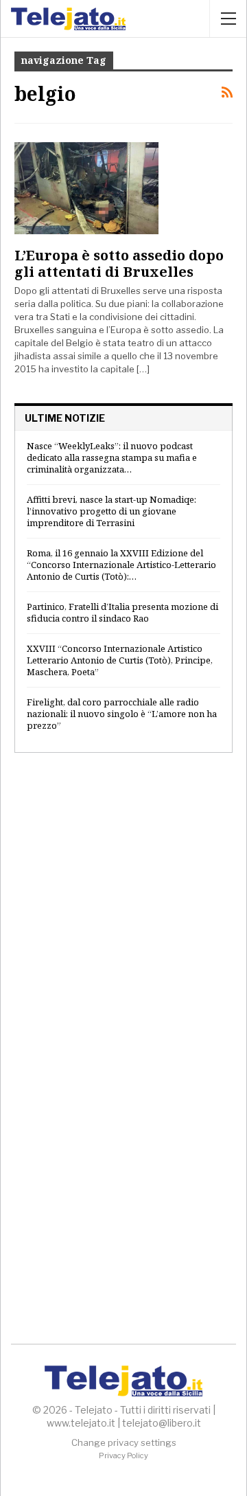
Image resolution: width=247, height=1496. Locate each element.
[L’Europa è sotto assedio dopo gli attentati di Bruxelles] (86, 188)
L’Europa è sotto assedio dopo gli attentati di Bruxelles (119, 263)
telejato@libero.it (161, 1423)
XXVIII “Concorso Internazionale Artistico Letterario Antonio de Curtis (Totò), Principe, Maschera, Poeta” (120, 660)
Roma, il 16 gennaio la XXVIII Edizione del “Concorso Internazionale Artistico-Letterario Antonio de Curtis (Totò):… (121, 564)
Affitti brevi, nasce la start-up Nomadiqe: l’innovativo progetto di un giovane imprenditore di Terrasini (111, 511)
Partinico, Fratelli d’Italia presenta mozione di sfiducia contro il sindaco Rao (122, 612)
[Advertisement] (123, 904)
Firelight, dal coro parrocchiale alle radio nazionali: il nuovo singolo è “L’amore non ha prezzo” (122, 714)
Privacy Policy (123, 1455)
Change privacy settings (123, 1442)
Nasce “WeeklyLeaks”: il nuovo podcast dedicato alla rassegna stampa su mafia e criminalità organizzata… (112, 457)
